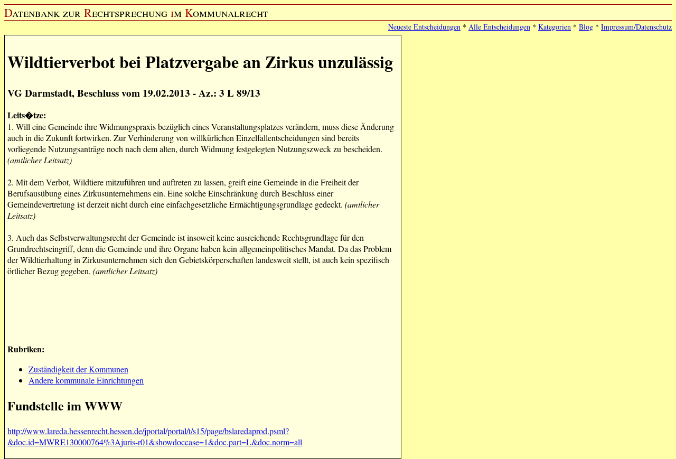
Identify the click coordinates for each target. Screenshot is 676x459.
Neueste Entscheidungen (424, 27)
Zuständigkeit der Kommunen (78, 368)
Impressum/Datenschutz (636, 27)
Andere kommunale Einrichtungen (86, 380)
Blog (586, 27)
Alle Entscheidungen (499, 27)
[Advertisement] (199, 308)
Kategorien (554, 27)
